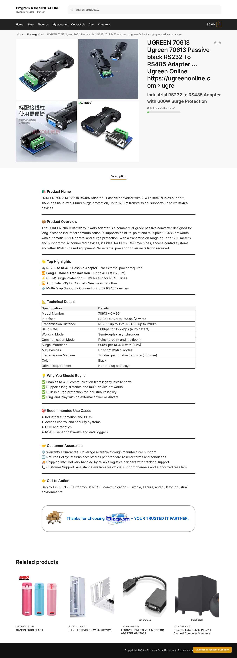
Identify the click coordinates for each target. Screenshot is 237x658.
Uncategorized (35, 34)
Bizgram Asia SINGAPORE (37, 8)
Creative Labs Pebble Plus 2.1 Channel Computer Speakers (192, 631)
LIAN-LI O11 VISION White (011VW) (90, 630)
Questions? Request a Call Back (212, 649)
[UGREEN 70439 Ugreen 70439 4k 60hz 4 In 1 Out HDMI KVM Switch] (216, 43)
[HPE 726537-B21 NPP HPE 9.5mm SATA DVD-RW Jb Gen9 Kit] (219, 43)
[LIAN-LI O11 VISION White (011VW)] (92, 596)
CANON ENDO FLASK (29, 630)
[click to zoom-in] (46, 69)
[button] (214, 24)
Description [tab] (118, 176)
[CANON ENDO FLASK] (39, 596)
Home (20, 34)
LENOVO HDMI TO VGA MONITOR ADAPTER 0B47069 (142, 631)
